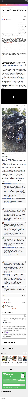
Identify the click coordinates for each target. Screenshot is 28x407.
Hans (3, 317)
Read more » (14, 308)
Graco (8, 42)
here (2, 55)
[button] (24, 353)
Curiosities (3, 7)
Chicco (11, 42)
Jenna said (14, 38)
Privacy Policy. (17, 387)
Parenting (6, 7)
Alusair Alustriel (6, 322)
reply (5, 331)
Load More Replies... (6, 324)
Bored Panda (3, 398)
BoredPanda (4, 1)
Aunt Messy (4, 332)
